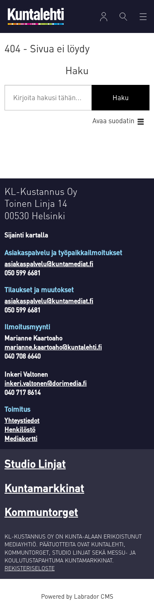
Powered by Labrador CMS (77, 596)
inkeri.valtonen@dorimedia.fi (46, 383)
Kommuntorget (41, 511)
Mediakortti (21, 438)
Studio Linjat (35, 463)
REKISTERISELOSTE (30, 568)
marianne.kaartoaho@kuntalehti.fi (53, 347)
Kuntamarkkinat (44, 487)
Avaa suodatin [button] (113, 120)
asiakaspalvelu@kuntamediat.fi (49, 264)
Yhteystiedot (22, 420)
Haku (121, 97)
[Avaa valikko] (103, 16)
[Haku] (123, 16)
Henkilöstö (20, 429)
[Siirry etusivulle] (35, 16)
